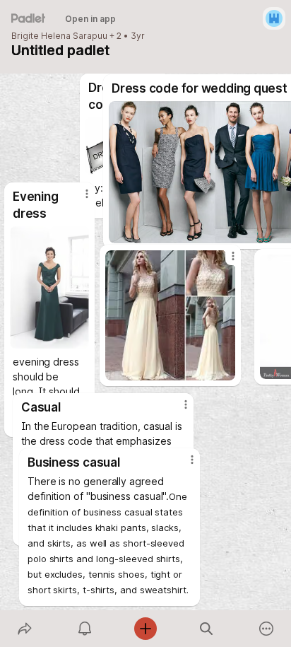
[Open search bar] (206, 628)
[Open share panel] (25, 628)
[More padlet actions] (266, 628)
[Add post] (145, 628)
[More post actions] (224, 261)
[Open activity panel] (85, 628)
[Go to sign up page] (274, 18)
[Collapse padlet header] (21, 50)
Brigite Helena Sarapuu (59, 36)
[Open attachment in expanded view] (170, 315)
